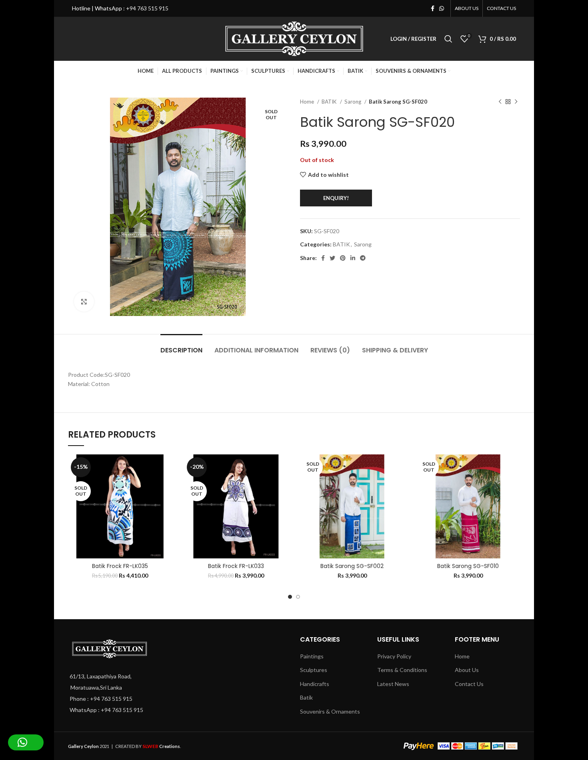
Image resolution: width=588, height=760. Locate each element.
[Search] (448, 39)
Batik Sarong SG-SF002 (352, 566)
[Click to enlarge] (84, 302)
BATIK (330, 101)
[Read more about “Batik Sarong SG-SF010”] (462, 485)
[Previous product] (500, 102)
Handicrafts (314, 683)
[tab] (181, 346)
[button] (26, 742)
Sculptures (313, 669)
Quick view (140, 503)
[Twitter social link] (332, 258)
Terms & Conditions (402, 669)
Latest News (393, 683)
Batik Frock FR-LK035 (120, 566)
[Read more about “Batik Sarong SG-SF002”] (346, 485)
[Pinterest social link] (343, 258)
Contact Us (469, 683)
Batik (306, 697)
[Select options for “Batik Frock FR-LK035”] (114, 485)
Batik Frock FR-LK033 (236, 566)
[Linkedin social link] (353, 258)
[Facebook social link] (432, 8)
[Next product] (516, 102)
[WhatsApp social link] (441, 8)
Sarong (353, 101)
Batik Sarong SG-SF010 (468, 566)
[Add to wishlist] (140, 467)
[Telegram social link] (363, 258)
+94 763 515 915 (147, 8)
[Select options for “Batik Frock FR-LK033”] (230, 485)
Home (307, 101)
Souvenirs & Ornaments (330, 711)
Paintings (312, 656)
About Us (467, 669)
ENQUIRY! (336, 198)
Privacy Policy (394, 656)
